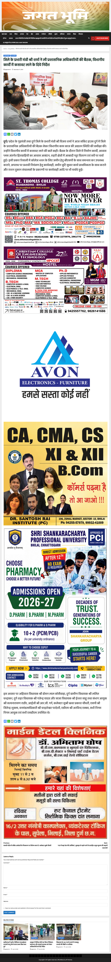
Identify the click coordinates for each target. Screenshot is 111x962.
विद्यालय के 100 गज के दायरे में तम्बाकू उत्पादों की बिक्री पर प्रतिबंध (67, 943)
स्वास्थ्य (11, 38)
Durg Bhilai (13, 55)
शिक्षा (74, 34)
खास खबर (4, 34)
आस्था (37, 34)
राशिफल (62, 34)
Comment (6, 863)
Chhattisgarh (7, 55)
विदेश (16, 34)
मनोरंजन (44, 34)
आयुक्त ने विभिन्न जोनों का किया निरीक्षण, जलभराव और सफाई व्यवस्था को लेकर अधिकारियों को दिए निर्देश (41, 944)
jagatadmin (8, 70)
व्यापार (69, 34)
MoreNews (61, 960)
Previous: (27, 844)
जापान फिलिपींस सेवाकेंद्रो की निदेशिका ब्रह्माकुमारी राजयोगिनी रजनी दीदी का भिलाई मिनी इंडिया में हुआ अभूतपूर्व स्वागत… (45, 38)
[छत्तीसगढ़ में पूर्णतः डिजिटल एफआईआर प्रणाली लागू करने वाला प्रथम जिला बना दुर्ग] (15, 932)
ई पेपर (4, 38)
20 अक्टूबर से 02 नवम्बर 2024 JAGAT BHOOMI (15, 43)
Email (5, 895)
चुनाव (56, 34)
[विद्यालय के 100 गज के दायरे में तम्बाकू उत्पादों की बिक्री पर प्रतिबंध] (68, 932)
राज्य (11, 34)
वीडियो (50, 34)
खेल (32, 34)
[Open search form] (89, 38)
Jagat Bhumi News (102, 38)
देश (27, 34)
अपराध (22, 34)
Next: (83, 845)
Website (5, 901)
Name (5, 888)
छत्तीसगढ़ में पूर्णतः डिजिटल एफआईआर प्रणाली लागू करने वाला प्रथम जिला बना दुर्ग (14, 944)
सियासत (81, 34)
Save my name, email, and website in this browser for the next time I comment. (28, 908)
